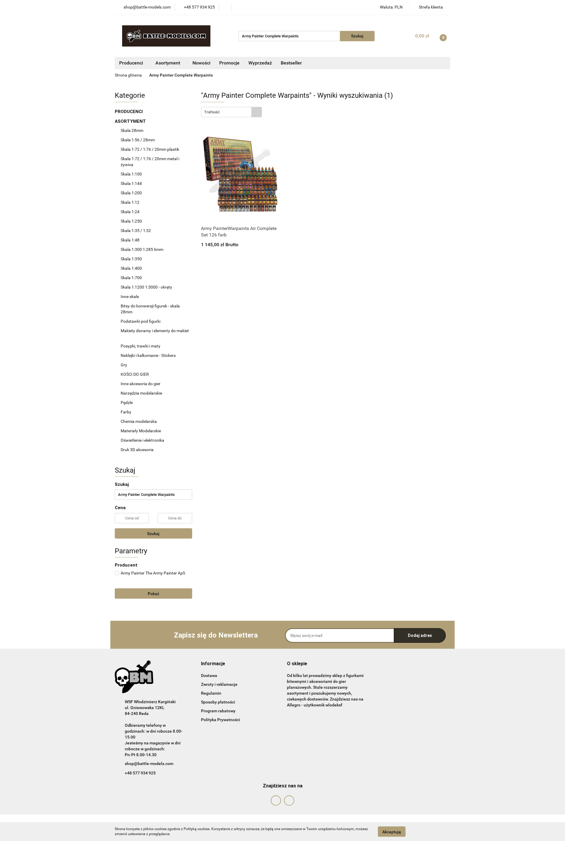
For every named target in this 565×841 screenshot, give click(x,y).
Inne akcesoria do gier (141, 383)
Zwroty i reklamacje (219, 684)
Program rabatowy (218, 710)
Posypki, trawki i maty (140, 346)
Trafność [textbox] (212, 112)
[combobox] (231, 112)
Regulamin (211, 693)
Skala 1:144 (131, 183)
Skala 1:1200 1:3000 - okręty (146, 287)
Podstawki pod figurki (141, 321)
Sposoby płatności (218, 702)
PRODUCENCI (129, 111)
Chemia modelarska (139, 421)
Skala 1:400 (131, 268)
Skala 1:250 (131, 221)
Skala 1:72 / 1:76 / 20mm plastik (150, 149)
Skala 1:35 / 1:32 (136, 230)
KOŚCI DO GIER (135, 374)
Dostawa (209, 675)
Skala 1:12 (130, 202)
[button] (213, 664)
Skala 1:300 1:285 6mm (142, 249)
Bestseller (291, 63)
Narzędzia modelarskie (142, 393)
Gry (124, 364)
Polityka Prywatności (220, 719)
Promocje (229, 63)
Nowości (201, 63)
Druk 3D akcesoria (137, 449)
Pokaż (153, 593)
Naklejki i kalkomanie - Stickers (148, 355)
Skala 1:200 (131, 193)
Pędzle (127, 402)
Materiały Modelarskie (141, 430)
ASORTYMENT (131, 121)
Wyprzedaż (260, 63)
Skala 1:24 (130, 211)
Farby (126, 412)
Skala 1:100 (131, 174)
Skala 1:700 (131, 277)
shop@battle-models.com (149, 763)
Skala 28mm (132, 130)
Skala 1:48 (130, 240)
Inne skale (130, 296)
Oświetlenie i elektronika (142, 440)
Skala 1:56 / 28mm (138, 140)
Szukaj (153, 533)
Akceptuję (391, 831)
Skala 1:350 (131, 258)
